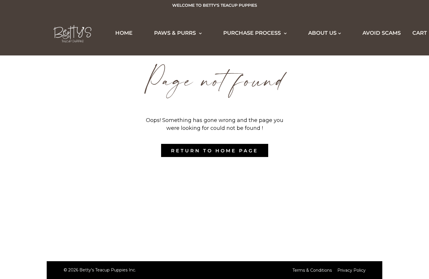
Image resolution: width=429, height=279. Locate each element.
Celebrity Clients (49, 96)
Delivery (34, 161)
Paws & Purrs (175, 33)
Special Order (43, 75)
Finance (32, 172)
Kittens (31, 64)
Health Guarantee (50, 183)
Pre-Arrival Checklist (57, 194)
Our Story (36, 237)
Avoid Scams (381, 33)
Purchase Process (46, 139)
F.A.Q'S (29, 226)
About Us (30, 258)
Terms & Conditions (312, 270)
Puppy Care (38, 215)
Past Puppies (40, 86)
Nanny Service (43, 204)
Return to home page (214, 151)
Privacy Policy (351, 270)
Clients (31, 118)
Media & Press (42, 107)
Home (123, 33)
